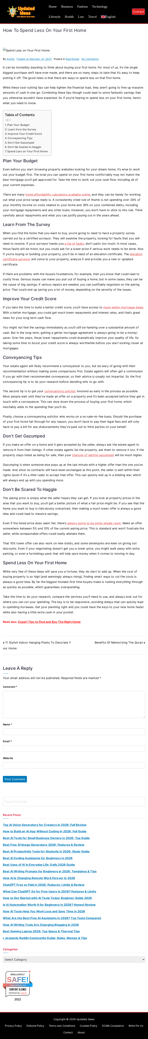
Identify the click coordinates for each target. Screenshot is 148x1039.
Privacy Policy (13, 1025)
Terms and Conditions (62, 1025)
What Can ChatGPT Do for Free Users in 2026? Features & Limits (49, 891)
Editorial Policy (35, 1025)
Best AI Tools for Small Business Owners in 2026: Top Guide (46, 838)
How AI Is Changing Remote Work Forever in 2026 (39, 878)
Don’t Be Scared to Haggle (24, 146)
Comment (10, 686)
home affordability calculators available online (57, 194)
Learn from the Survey (22, 129)
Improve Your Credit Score (25, 133)
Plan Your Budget (18, 124)
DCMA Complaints (113, 1025)
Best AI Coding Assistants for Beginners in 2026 (38, 858)
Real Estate (72, 58)
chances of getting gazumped (93, 455)
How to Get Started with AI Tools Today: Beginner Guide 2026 (47, 898)
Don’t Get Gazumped (21, 142)
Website (8, 758)
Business (67, 6)
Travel (92, 16)
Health (69, 16)
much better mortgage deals (123, 307)
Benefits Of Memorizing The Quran (119, 642)
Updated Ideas (85, 1019)
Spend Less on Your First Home (27, 151)
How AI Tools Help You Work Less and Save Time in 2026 (44, 911)
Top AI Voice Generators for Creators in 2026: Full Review (44, 825)
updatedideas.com (18, 985)
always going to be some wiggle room (94, 523)
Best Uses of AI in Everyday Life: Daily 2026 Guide (39, 864)
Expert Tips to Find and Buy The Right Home (49, 622)
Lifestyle (54, 16)
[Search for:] (74, 801)
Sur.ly (24, 993)
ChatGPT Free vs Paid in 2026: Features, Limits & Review (43, 885)
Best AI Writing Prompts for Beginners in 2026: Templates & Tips (50, 871)
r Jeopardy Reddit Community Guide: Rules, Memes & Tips (45, 938)
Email (7, 741)
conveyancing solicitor (60, 391)
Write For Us (136, 1025)
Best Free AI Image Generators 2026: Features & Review (43, 845)
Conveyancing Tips (20, 138)
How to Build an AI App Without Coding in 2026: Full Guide (44, 831)
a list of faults (74, 243)
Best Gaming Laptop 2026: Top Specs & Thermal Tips (41, 931)
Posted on (34, 58)
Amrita (10, 58)
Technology (100, 6)
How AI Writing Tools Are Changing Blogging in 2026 (41, 925)
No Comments (90, 58)
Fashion (82, 6)
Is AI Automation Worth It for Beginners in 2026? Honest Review (49, 904)
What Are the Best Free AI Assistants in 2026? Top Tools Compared (52, 918)
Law (81, 16)
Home (53, 6)
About (81, 1032)
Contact (138, 11)
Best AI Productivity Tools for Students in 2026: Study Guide (46, 851)
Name (7, 724)
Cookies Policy (88, 1025)
